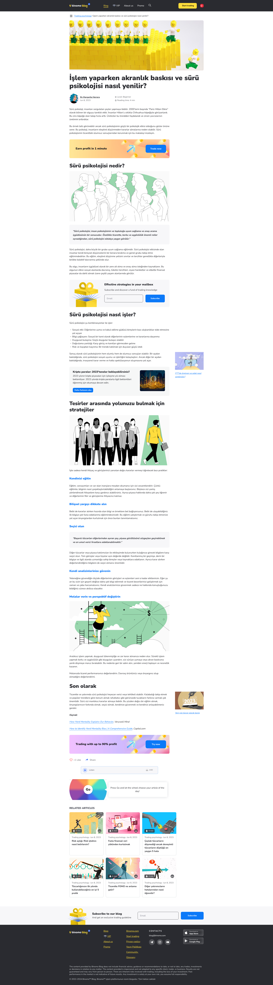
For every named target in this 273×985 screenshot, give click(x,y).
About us (128, 5)
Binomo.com (132, 931)
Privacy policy (133, 941)
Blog (106, 5)
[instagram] (160, 942)
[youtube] (168, 942)
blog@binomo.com (157, 935)
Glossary (130, 957)
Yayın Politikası (133, 946)
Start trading (188, 5)
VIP (118, 5)
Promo (140, 5)
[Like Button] (71, 760)
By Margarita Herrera (90, 97)
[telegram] (152, 942)
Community (132, 952)
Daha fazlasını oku (83, 390)
